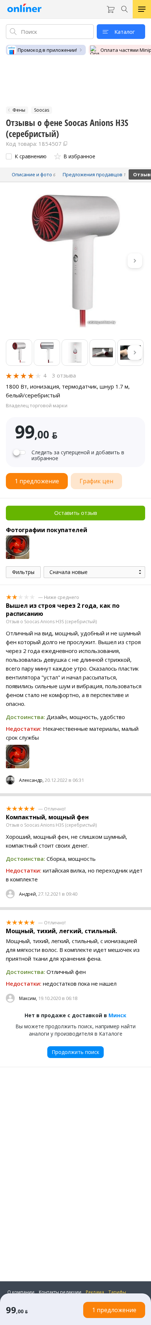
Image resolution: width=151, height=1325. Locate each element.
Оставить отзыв (75, 512)
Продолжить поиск (75, 1051)
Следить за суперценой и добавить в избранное (78, 455)
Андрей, (28, 894)
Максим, (28, 998)
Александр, (31, 780)
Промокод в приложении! (47, 50)
